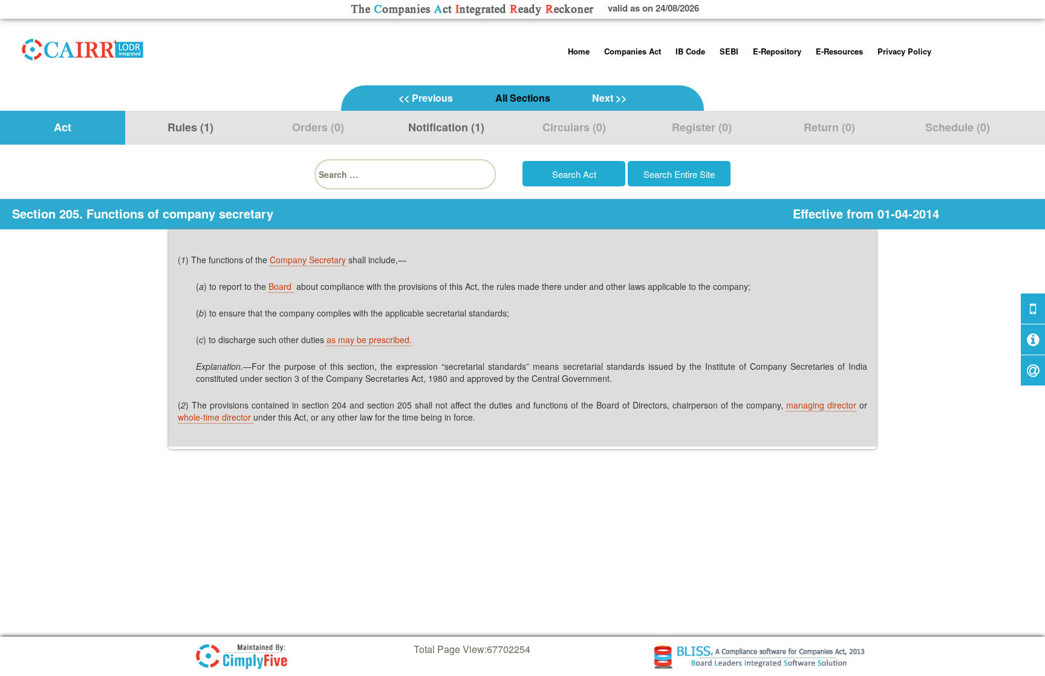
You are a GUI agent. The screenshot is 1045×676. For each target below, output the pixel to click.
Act (62, 127)
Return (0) (829, 127)
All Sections (522, 98)
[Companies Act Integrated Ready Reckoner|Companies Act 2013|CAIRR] (83, 47)
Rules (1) (190, 127)
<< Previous (426, 98)
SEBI (729, 51)
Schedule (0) (957, 127)
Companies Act (632, 51)
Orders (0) (318, 127)
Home (579, 51)
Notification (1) (446, 127)
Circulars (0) (574, 127)
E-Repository (777, 51)
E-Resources (839, 51)
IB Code (690, 51)
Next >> (609, 98)
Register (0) (702, 127)
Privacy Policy (904, 51)
